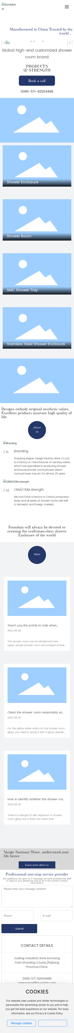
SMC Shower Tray (22, 290)
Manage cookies (21, 1023)
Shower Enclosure (22, 182)
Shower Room (19, 236)
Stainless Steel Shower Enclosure (36, 344)
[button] (31, 41)
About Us (37, 430)
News (37, 554)
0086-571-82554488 (37, 91)
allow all (52, 1023)
